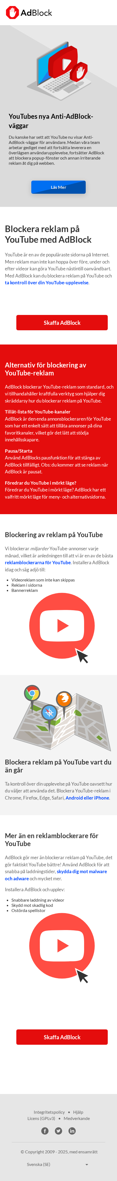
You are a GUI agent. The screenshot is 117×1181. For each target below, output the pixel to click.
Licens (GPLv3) (41, 1118)
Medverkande (77, 1118)
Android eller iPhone (87, 798)
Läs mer (58, 187)
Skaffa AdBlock (62, 322)
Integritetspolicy (49, 1112)
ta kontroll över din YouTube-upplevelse (46, 282)
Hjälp (78, 1112)
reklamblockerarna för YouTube (38, 562)
